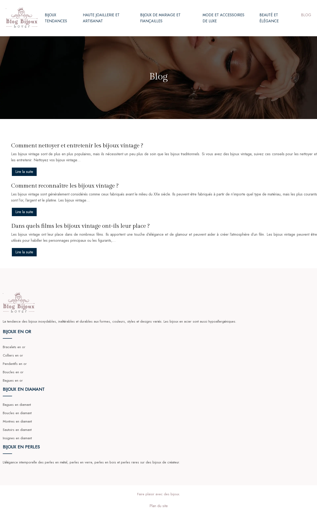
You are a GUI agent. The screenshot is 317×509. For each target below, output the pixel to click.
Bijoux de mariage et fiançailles (160, 18)
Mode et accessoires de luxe (223, 18)
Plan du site (158, 506)
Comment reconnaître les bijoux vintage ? (64, 185)
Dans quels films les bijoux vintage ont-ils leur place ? (80, 226)
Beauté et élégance (269, 18)
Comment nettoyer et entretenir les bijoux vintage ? (77, 145)
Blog (306, 15)
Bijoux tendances (56, 18)
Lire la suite (24, 171)
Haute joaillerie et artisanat (101, 18)
